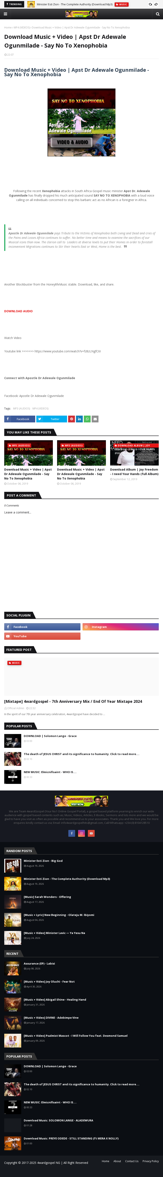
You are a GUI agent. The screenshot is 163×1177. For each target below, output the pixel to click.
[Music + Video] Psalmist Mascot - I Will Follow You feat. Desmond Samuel (76, 1036)
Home (8, 27)
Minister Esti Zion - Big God (43, 861)
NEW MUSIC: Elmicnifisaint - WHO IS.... (50, 772)
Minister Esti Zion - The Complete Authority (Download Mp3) (67, 879)
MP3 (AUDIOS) (21, 408)
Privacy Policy (151, 1161)
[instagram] (121, 626)
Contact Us (131, 1161)
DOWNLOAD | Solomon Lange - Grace (50, 736)
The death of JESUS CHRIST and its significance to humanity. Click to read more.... (81, 754)
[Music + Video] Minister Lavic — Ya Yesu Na (54, 933)
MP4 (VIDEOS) (22, 27)
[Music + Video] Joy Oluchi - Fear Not (49, 981)
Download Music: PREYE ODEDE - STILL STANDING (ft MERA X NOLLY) (71, 1138)
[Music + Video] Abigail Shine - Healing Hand (55, 999)
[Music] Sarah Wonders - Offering (58, 5)
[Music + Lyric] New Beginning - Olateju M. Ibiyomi (59, 915)
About (117, 1161)
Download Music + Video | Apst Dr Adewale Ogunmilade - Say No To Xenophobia (28, 473)
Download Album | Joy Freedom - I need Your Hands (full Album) (134, 471)
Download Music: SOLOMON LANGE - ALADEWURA (58, 1120)
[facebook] (42, 626)
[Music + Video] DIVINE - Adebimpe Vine (51, 1018)
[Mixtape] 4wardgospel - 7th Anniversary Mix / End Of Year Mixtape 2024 (73, 701)
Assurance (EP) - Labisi (39, 963)
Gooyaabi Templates (64, 1171)
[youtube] (42, 636)
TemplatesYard (40, 1171)
